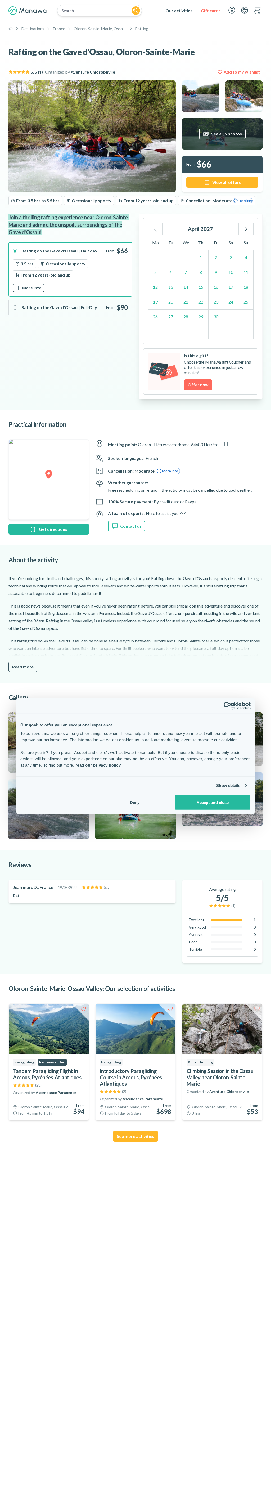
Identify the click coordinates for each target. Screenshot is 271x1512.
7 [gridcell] (185, 272)
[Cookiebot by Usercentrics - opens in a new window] (227, 706)
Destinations (32, 28)
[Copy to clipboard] (225, 444)
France (59, 28)
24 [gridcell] (230, 301)
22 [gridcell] (200, 301)
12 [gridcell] (155, 286)
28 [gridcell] (185, 316)
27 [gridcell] (170, 316)
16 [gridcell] (216, 286)
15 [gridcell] (200, 286)
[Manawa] (27, 10)
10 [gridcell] (230, 272)
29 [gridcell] (200, 316)
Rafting (141, 28)
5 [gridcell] (155, 272)
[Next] (246, 229)
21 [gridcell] (185, 301)
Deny (134, 802)
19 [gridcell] (155, 301)
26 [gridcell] (155, 316)
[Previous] (155, 229)
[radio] (70, 269)
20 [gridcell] (170, 301)
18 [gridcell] (245, 286)
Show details (228, 785)
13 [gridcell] (170, 286)
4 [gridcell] (246, 257)
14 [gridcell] (185, 286)
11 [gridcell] (245, 272)
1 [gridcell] (201, 257)
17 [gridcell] (230, 286)
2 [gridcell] (216, 257)
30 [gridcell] (216, 316)
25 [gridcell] (245, 301)
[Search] (136, 10)
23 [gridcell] (216, 301)
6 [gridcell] (170, 272)
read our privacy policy (98, 765)
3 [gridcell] (231, 257)
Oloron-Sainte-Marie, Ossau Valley (100, 28)
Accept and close (213, 802)
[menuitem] (179, 10)
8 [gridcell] (201, 272)
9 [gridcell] (216, 272)
